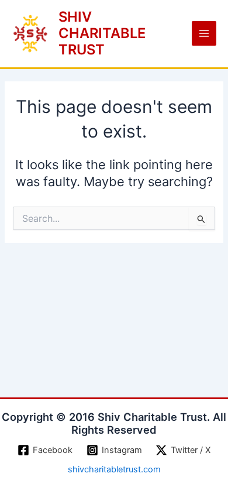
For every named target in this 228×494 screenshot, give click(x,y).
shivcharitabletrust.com (114, 469)
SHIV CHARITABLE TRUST (102, 33)
